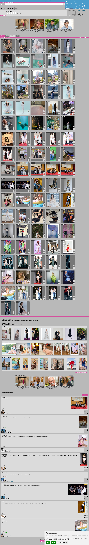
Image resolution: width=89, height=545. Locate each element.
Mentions (68, 6)
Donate (83, 3)
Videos (67, 5)
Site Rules (76, 1)
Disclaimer (84, 6)
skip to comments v (84, 316)
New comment (85, 394)
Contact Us (84, 8)
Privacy (83, 5)
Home (69, 1)
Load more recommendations (81, 372)
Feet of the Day (77, 5)
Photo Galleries (69, 3)
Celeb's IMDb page (81, 10)
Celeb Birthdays (77, 6)
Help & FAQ (84, 1)
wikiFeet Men (68, 8)
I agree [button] (48, 542)
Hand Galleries (77, 8)
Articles (75, 3)
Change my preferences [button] (62, 542)
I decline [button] (53, 542)
